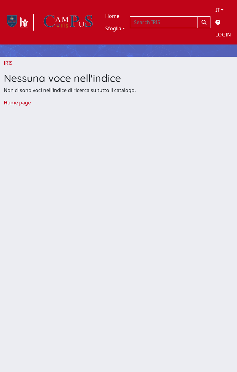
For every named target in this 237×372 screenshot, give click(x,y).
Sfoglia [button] (113, 28)
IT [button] (217, 9)
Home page (17, 102)
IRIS (8, 63)
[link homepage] (19, 22)
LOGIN (223, 34)
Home (112, 16)
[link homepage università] (68, 22)
